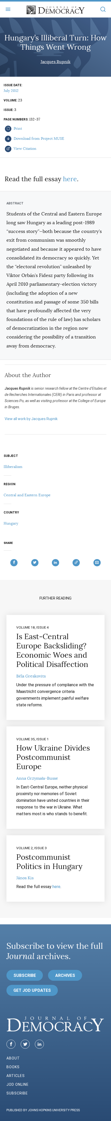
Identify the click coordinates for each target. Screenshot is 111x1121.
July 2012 (11, 90)
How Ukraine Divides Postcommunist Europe (53, 757)
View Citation (24, 148)
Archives (65, 975)
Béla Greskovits (31, 676)
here (70, 179)
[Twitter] (25, 1044)
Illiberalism (13, 466)
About (13, 1058)
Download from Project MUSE (38, 138)
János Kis (25, 878)
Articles (15, 1076)
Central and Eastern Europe (27, 495)
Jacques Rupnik (55, 61)
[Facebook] (10, 1044)
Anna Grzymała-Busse (37, 778)
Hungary (11, 523)
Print (17, 128)
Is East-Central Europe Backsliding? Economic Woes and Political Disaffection (52, 650)
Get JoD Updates (32, 990)
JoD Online (17, 1084)
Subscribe (24, 975)
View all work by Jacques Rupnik (31, 419)
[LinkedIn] (39, 1044)
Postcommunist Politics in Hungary (49, 862)
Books (13, 1067)
